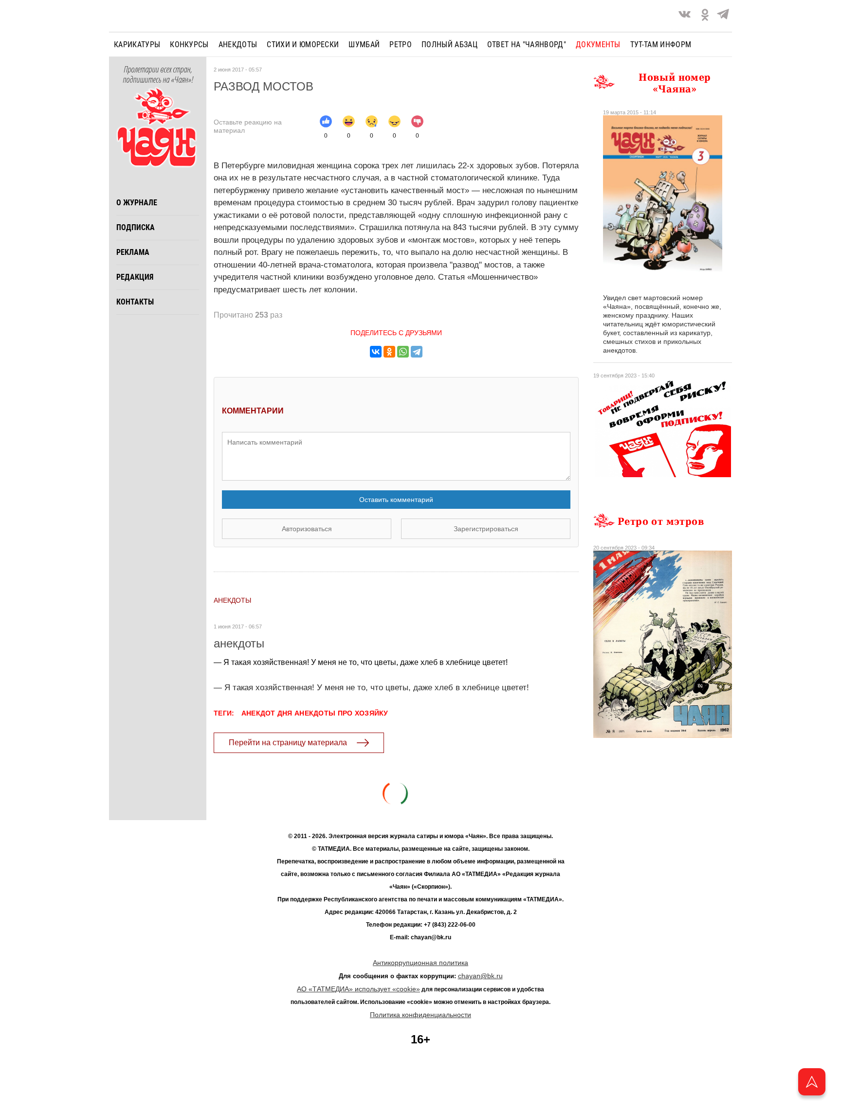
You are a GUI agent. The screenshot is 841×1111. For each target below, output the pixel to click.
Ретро (400, 44)
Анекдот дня (267, 713)
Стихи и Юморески (303, 44)
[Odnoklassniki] (705, 16)
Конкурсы (189, 44)
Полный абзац (449, 44)
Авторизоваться (307, 529)
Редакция (134, 277)
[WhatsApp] (403, 352)
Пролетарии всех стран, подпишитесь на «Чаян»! (158, 75)
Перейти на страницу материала (288, 742)
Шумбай (364, 44)
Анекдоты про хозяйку (341, 713)
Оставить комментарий (396, 499)
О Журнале (136, 202)
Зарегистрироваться (486, 529)
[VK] (685, 16)
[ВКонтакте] (376, 352)
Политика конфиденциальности (420, 1015)
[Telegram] (723, 16)
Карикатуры (137, 44)
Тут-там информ (660, 44)
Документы (598, 44)
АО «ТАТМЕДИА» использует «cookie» (358, 989)
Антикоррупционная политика (420, 963)
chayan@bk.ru (480, 976)
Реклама (132, 252)
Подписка (135, 227)
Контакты (135, 301)
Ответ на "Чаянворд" (526, 44)
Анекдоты (238, 44)
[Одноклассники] (389, 352)
